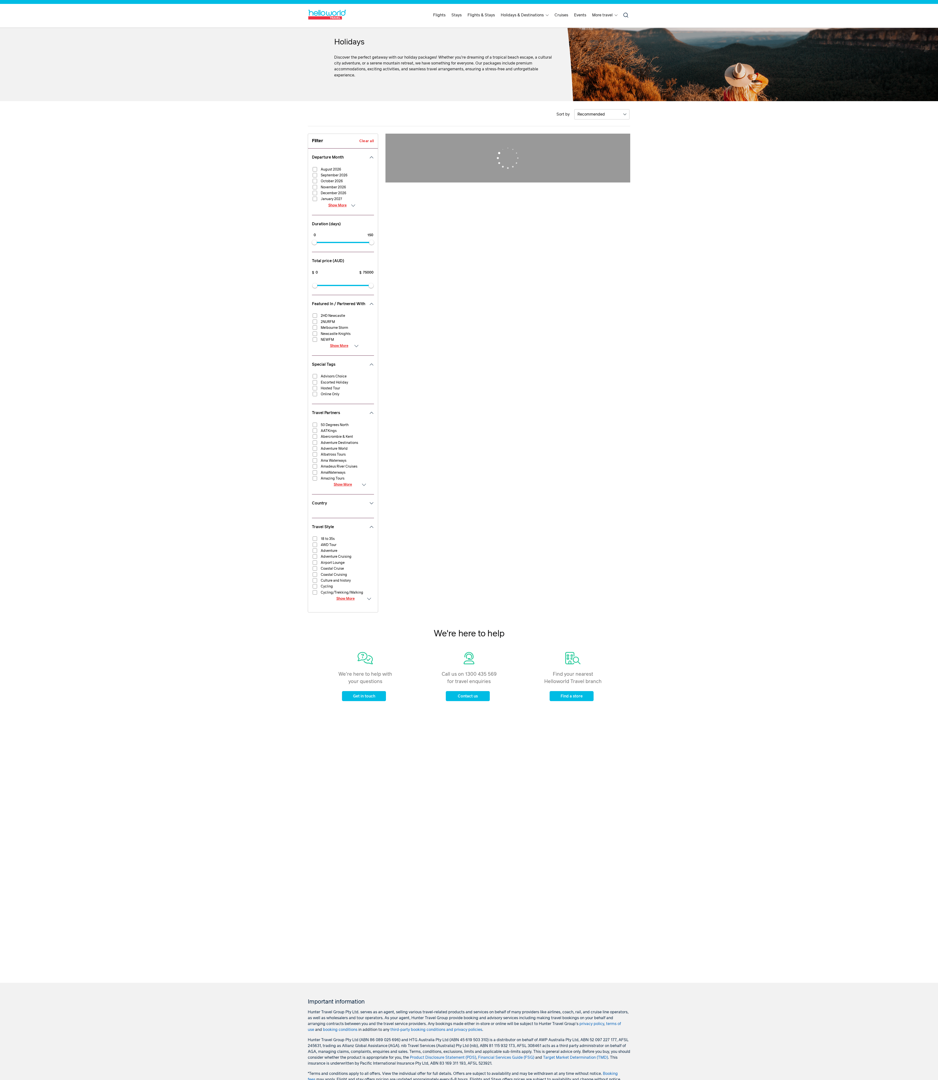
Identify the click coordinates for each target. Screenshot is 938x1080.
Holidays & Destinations (522, 15)
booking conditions (340, 1030)
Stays (456, 15)
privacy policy (591, 1024)
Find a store (572, 696)
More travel (602, 15)
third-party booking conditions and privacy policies (436, 1030)
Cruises (561, 15)
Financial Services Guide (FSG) (506, 1057)
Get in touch (364, 696)
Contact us (468, 696)
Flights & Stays (481, 15)
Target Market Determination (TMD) (575, 1057)
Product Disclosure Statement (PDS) (443, 1057)
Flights (439, 15)
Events (580, 15)
